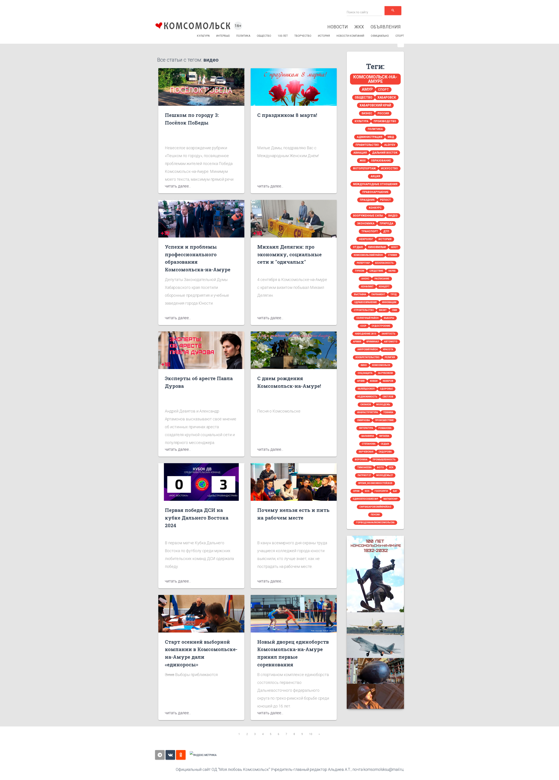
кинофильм (377, 247)
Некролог (366, 239)
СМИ (394, 310)
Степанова (369, 444)
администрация (369, 137)
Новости (337, 26)
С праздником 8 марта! (287, 115)
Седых (385, 444)
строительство (364, 310)
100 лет (283, 35)
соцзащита (365, 373)
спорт (383, 89)
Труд (393, 294)
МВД (391, 137)
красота (388, 349)
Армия (357, 341)
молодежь (383, 404)
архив (361, 381)
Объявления (386, 26)
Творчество (302, 35)
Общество (264, 35)
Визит (383, 310)
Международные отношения (375, 184)
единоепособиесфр (365, 499)
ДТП (386, 231)
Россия (383, 113)
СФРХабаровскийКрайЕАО (375, 507)
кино (364, 365)
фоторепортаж (364, 168)
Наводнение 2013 (365, 334)
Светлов (388, 396)
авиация (360, 152)
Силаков (365, 404)
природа (386, 223)
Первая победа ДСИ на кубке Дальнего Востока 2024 (196, 518)
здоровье (386, 389)
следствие (376, 271)
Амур (367, 89)
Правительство (367, 144)
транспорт (369, 231)
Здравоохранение (365, 302)
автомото (390, 341)
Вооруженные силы (368, 215)
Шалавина (367, 436)
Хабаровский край (375, 105)
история (385, 239)
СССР (363, 326)
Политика (243, 35)
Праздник (367, 199)
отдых (358, 247)
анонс (365, 278)
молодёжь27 (384, 475)
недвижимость (367, 396)
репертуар (363, 263)
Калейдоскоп (366, 389)
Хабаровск (387, 97)
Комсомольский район (368, 255)
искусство (389, 168)
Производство (385, 121)
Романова (385, 428)
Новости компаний (350, 35)
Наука (392, 271)
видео (393, 215)
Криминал (372, 341)
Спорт (399, 35)
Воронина (361, 459)
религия (390, 357)
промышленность (384, 459)
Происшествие (384, 420)
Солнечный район (367, 318)
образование (381, 160)
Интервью (223, 35)
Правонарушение (375, 192)
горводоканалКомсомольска (375, 522)
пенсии (375, 514)
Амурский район (367, 349)
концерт (384, 286)
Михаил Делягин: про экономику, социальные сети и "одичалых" (289, 254)
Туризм (359, 271)
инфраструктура (367, 412)
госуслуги (381, 491)
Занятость (388, 334)
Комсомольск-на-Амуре (375, 79)
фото (380, 467)
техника (388, 412)
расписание (381, 278)
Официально (380, 35)
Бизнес (367, 113)
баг (395, 491)
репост (385, 199)
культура (361, 121)
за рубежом (385, 373)
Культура (203, 35)
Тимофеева (364, 467)
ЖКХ (359, 26)
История (324, 35)
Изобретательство (367, 357)
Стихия (392, 255)
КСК (391, 467)
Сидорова (385, 452)
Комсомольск (381, 365)
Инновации (389, 302)
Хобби (374, 381)
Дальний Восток (384, 152)
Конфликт (367, 286)
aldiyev (389, 144)
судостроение (381, 326)
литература (366, 428)
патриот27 (364, 475)
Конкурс (375, 207)
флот (394, 247)
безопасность (384, 263)
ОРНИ (356, 491)
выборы (389, 318)
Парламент (378, 294)
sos (367, 491)
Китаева (384, 436)
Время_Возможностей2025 (375, 483)
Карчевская (366, 452)
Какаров (388, 381)
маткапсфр (390, 499)
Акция (375, 176)
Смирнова (363, 420)
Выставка (360, 294)
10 (310, 734)
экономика (365, 223)
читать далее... (178, 186)
